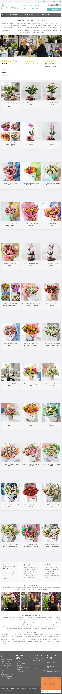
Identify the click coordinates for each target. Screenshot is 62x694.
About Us (19, 661)
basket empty (56, 9)
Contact (49, 1)
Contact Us (20, 665)
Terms (59, 1)
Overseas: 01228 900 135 (54, 671)
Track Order (43, 1)
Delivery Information (43, 14)
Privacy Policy (20, 671)
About (54, 1)
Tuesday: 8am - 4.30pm (39, 660)
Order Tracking (21, 663)
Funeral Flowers (27, 14)
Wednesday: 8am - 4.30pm (39, 664)
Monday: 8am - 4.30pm (39, 658)
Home (3, 15)
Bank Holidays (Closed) (39, 670)
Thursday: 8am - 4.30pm (39, 666)
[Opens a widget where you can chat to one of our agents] (50, 684)
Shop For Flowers (11, 14)
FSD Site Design (11, 688)
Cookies (19, 669)
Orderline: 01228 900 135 (53, 662)
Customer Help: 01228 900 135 (54, 667)
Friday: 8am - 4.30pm (38, 668)
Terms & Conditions (22, 667)
